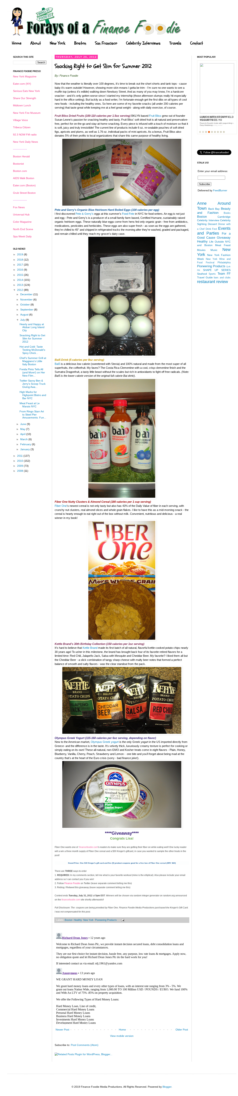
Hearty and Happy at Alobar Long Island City (32, 327)
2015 (20, 274)
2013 (20, 284)
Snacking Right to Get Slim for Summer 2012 (32, 338)
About (35, 43)
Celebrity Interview (208, 220)
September (27, 309)
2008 (20, 470)
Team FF (224, 273)
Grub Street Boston (24, 192)
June (23, 424)
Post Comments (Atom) (84, 1044)
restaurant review (212, 281)
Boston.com (20, 170)
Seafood (202, 273)
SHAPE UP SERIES (217, 270)
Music (213, 249)
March (24, 439)
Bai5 (57, 363)
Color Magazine (22, 221)
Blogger (167, 1086)
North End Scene (23, 229)
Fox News (19, 207)
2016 (20, 269)
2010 (20, 460)
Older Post (182, 1029)
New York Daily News (25, 141)
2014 (20, 279)
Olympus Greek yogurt (105, 741)
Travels (175, 43)
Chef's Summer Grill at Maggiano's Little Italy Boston (33, 361)
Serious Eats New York (26, 90)
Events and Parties (214, 231)
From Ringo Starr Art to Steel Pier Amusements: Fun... (33, 414)
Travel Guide (205, 277)
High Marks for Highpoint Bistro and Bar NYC (33, 395)
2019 (20, 254)
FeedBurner (220, 190)
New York (57, 43)
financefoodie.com (88, 847)
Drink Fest (211, 229)
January (25, 449)
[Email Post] (122, 920)
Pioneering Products (106, 920)
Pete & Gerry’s (84, 213)
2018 (20, 259)
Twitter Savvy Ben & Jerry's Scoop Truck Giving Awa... (33, 383)
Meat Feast (223, 245)
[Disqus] (122, 977)
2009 (20, 465)
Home (16, 43)
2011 (20, 455)
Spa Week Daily (22, 236)
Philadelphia (224, 262)
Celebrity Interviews (143, 43)
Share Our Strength (24, 98)
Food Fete (128, 213)
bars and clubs (222, 277)
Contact (196, 43)
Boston (80, 43)
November (26, 299)
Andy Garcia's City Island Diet (213, 118)
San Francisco (106, 43)
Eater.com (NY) (22, 83)
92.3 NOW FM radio (25, 134)
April (23, 434)
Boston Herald (21, 156)
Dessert (212, 224)
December (26, 294)
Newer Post (62, 1029)
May (23, 429)
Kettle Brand (90, 647)
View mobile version (122, 1035)
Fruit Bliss (155, 115)
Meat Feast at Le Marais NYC (30, 405)
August (24, 314)
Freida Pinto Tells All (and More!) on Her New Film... (32, 372)
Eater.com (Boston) (24, 185)
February (26, 444)
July (23, 319)
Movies (201, 249)
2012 (20, 289)
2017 (20, 264)
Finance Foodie (72, 883)
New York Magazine (24, 76)
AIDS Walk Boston (23, 178)
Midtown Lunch (22, 105)
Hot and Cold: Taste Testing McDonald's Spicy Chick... (32, 349)
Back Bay (214, 208)
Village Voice (20, 120)
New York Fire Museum (27, 112)
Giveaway (224, 237)
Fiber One (61, 505)
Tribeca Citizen (21, 127)
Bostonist (18, 163)
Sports (212, 274)
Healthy (78, 920)
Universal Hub (21, 214)
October (25, 304)
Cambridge (224, 216)
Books (227, 213)
